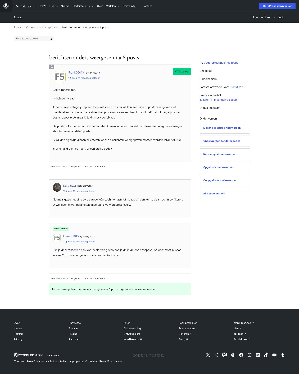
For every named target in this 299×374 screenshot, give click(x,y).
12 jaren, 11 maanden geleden (84, 78)
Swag (183, 339)
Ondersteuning (132, 328)
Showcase (75, 322)
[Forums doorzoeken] (50, 38)
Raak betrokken (188, 322)
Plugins (73, 333)
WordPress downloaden (277, 5)
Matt (238, 328)
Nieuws (18, 328)
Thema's (74, 328)
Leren (127, 322)
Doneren (185, 333)
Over (17, 322)
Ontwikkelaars (132, 333)
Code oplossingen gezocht (42, 27)
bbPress (240, 333)
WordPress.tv (133, 339)
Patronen (74, 339)
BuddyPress (242, 339)
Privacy (18, 339)
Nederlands (53, 355)
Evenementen (187, 328)
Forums (18, 17)
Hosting (18, 333)
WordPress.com (244, 322)
